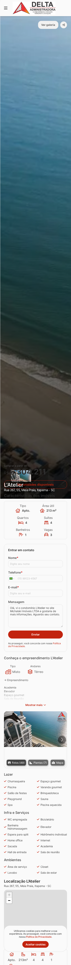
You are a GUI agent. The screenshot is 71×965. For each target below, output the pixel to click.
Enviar (35, 634)
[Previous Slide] (9, 740)
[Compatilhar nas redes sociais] (63, 24)
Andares (35, 666)
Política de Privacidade (38, 936)
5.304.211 (28, 471)
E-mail (13, 587)
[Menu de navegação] (5, 8)
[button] (35, 729)
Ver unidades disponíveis (35, 484)
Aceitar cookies (36, 944)
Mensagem (16, 602)
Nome (13, 558)
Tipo (13, 666)
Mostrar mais (34, 705)
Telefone (15, 572)
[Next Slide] (62, 740)
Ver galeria (48, 24)
